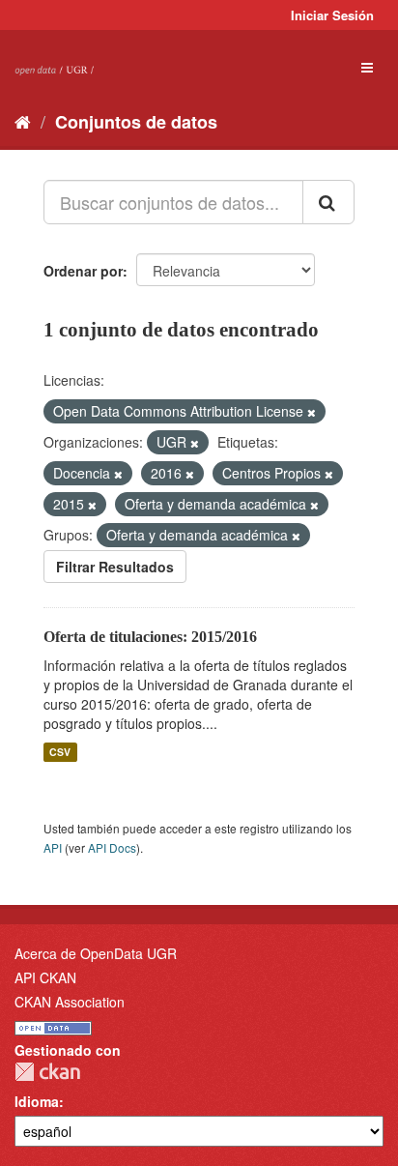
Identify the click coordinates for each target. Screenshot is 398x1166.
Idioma (36, 1101)
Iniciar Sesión (332, 15)
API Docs (112, 847)
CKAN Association (69, 1001)
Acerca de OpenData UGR (95, 953)
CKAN (47, 1072)
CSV (60, 751)
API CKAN (45, 977)
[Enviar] (328, 202)
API (52, 847)
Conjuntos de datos (136, 121)
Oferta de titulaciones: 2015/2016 (150, 636)
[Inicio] (22, 120)
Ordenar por (83, 270)
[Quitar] (311, 412)
